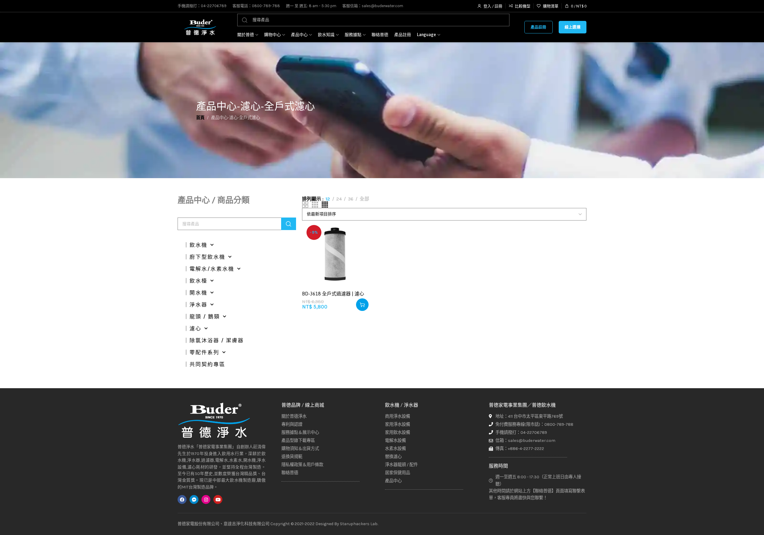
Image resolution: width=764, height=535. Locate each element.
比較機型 (358, 246)
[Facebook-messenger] (194, 499)
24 (339, 199)
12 (328, 199)
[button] (362, 304)
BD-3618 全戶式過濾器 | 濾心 (333, 293)
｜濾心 (192, 329)
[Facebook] (182, 499)
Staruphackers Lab (359, 523)
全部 (364, 199)
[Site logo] (200, 27)
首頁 (200, 117)
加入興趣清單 (358, 231)
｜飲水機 (195, 245)
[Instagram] (205, 499)
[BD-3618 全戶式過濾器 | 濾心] (335, 254)
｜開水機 (195, 293)
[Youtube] (217, 499)
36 (350, 199)
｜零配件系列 (201, 352)
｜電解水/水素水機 (209, 269)
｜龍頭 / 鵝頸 (202, 317)
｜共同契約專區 (204, 364)
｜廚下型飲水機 (204, 257)
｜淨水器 (195, 305)
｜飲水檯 (195, 281)
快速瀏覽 (358, 260)
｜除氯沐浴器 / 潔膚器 (214, 340)
